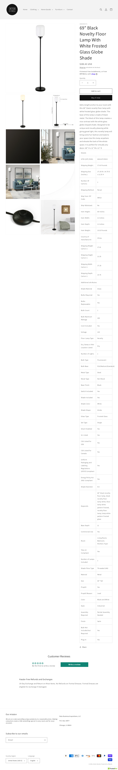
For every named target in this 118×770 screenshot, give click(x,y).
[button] (34, 9)
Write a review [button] (74, 664)
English (32, 761)
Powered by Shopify (106, 764)
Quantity (82, 78)
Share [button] (84, 647)
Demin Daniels (97, 764)
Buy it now (95, 98)
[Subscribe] (44, 740)
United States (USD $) (15, 761)
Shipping (83, 67)
